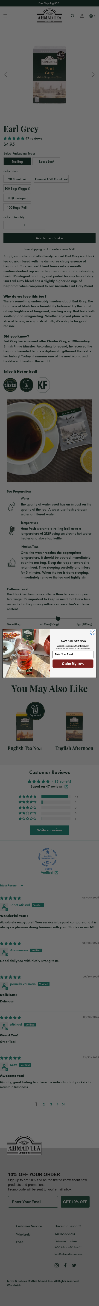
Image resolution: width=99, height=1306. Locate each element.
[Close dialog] (92, 632)
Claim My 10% (73, 663)
